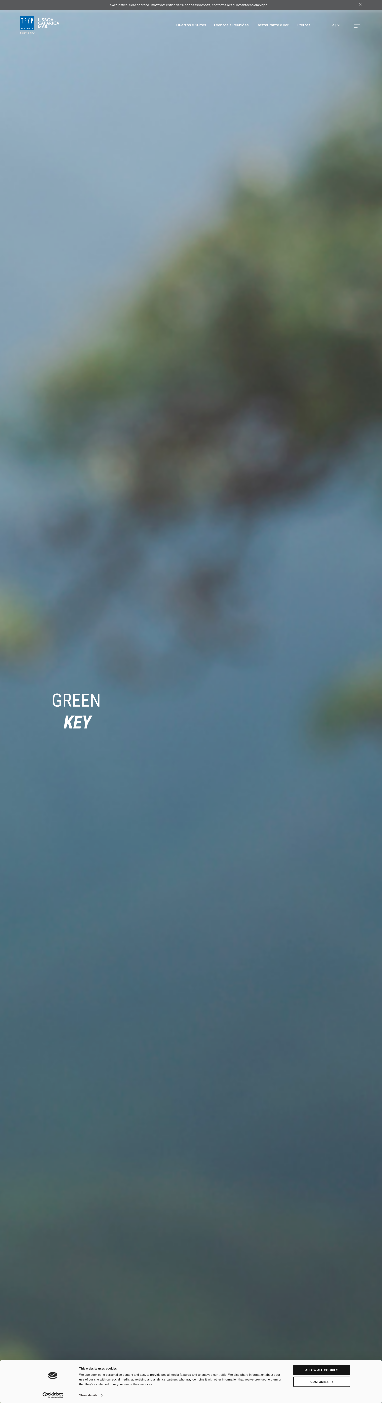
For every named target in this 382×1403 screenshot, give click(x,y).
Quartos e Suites (191, 24)
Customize (319, 1381)
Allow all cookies (321, 1370)
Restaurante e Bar (273, 24)
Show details (88, 1395)
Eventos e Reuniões (231, 24)
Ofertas (303, 24)
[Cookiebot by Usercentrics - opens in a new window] (52, 1395)
